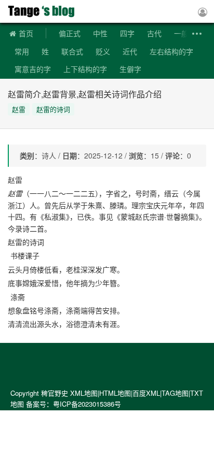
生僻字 (130, 69)
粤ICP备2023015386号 (87, 404)
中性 (100, 33)
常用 (22, 51)
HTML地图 (115, 393)
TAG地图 (175, 393)
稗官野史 (44, 11)
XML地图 (84, 393)
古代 (154, 33)
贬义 (103, 51)
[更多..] (196, 33)
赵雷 (18, 109)
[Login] (202, 11)
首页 (26, 33)
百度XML (146, 393)
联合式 (72, 51)
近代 (130, 51)
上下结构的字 (85, 69)
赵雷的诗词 (53, 109)
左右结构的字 (171, 51)
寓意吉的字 (33, 69)
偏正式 (70, 33)
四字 (127, 33)
